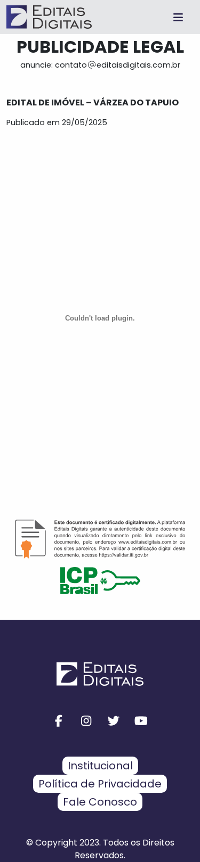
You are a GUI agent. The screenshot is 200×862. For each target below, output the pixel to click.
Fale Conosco (100, 801)
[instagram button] (86, 721)
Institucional (100, 765)
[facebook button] (59, 721)
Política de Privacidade (100, 783)
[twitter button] (114, 721)
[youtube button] (141, 721)
